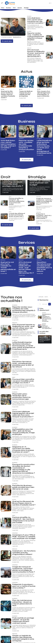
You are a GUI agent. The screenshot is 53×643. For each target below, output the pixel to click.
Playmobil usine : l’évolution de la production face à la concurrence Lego (21, 396)
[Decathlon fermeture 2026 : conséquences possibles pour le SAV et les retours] (44, 252)
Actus (2, 89)
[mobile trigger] (2, 3)
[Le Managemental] (10, 3)
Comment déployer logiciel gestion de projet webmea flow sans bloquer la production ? (23, 414)
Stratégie (38, 196)
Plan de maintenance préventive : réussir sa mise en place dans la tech (22, 602)
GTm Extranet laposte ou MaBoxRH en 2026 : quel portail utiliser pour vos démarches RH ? (36, 53)
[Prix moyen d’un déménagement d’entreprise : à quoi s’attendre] (44, 82)
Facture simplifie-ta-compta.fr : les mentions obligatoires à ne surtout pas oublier (16, 201)
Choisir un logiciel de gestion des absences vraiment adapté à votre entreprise (23, 638)
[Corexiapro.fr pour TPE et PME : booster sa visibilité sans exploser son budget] (6, 539)
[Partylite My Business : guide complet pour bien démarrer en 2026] (6, 490)
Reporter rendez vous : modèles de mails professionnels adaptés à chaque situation (35, 36)
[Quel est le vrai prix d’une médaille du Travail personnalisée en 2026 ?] (13, 27)
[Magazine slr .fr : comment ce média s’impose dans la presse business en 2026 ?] (6, 452)
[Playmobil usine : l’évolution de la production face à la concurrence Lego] (6, 399)
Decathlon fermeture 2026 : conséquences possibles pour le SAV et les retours (44, 266)
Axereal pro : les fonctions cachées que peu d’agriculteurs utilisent (24, 552)
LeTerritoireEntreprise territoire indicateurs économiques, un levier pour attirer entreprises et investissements (44, 147)
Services (3, 260)
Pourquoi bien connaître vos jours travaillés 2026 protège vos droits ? (12, 183)
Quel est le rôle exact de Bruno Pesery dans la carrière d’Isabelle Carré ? (8, 94)
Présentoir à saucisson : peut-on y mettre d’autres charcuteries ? (43, 216)
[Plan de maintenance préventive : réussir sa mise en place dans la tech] (6, 606)
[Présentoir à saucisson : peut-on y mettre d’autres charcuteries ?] (31, 218)
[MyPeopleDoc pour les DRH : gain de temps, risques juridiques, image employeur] (6, 434)
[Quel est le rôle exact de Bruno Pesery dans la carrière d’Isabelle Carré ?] (8, 82)
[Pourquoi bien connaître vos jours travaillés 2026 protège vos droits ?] (6, 383)
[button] (50, 296)
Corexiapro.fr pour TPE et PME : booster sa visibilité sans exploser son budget (40, 180)
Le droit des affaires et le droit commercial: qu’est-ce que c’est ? (17, 215)
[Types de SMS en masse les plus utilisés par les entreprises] (26, 82)
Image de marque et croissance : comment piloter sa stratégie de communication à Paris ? (44, 201)
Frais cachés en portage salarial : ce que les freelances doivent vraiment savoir (23, 620)
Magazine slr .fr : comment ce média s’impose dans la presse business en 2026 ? (23, 449)
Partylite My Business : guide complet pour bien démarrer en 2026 (23, 487)
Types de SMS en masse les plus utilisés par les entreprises (26, 93)
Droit (10, 196)
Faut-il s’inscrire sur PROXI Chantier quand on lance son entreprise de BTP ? (44, 338)
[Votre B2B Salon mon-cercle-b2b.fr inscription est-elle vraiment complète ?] (49, 22)
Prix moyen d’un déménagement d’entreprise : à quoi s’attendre (43, 93)
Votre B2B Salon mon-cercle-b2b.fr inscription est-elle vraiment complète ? (36, 20)
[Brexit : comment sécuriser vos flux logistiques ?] (40, 326)
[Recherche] (47, 3)
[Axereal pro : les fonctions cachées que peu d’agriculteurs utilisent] (6, 555)
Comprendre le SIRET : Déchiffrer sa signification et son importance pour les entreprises (46, 318)
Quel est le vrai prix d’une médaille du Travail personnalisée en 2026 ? (17, 37)
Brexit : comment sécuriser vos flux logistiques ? (46, 326)
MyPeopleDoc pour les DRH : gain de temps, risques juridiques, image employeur (23, 431)
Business (29, 16)
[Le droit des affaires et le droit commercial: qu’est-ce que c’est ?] (4, 216)
